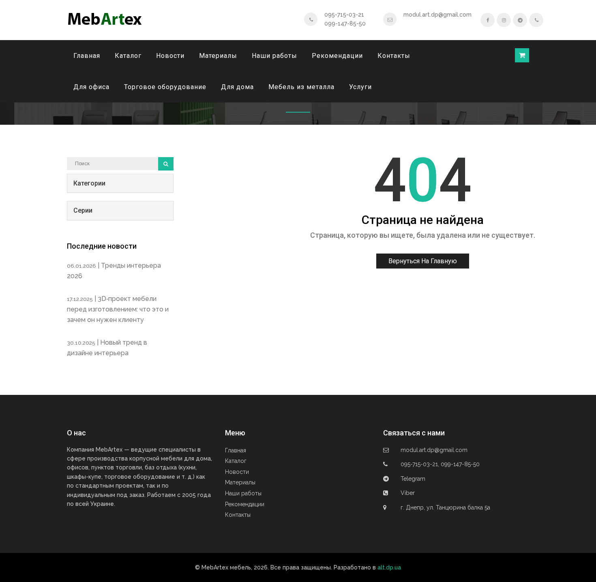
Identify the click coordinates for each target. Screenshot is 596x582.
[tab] (120, 183)
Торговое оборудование (165, 87)
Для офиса (91, 87)
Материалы (218, 56)
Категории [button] (89, 183)
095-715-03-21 (344, 14)
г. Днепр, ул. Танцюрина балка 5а (445, 507)
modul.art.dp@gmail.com (437, 14)
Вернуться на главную (422, 261)
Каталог (128, 56)
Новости (170, 56)
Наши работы (274, 56)
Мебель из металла (301, 87)
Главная (86, 56)
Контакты (393, 56)
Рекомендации (337, 56)
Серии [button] (82, 210)
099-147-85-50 (345, 23)
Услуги (360, 87)
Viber (408, 493)
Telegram (413, 478)
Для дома (237, 87)
